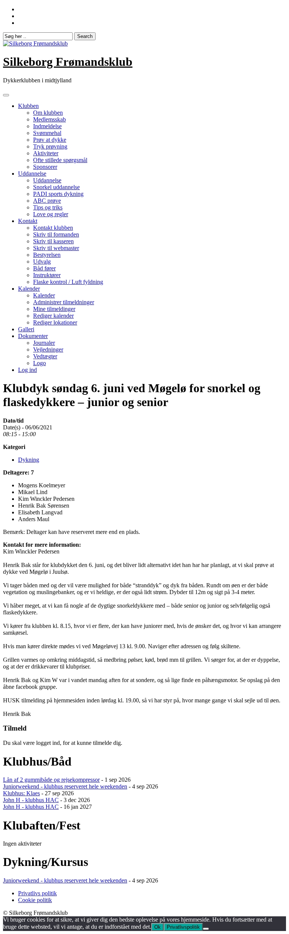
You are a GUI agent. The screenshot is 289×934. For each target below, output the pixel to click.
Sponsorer (45, 167)
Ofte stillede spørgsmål (60, 160)
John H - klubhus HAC (31, 800)
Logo (39, 363)
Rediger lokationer (55, 322)
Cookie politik (35, 900)
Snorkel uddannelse (56, 187)
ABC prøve (47, 200)
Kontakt (27, 221)
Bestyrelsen (47, 255)
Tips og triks (47, 207)
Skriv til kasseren (53, 241)
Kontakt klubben (53, 227)
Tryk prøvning (50, 146)
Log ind (27, 370)
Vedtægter (45, 356)
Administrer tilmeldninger (63, 302)
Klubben (28, 106)
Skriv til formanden (56, 234)
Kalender (29, 288)
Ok (157, 927)
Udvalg (42, 261)
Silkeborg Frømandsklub (67, 61)
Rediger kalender (53, 315)
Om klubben (48, 112)
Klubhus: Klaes (21, 793)
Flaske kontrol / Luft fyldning (68, 282)
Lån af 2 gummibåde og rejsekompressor (51, 779)
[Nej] (206, 929)
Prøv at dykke (49, 139)
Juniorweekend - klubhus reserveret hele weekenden (65, 786)
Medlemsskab (49, 119)
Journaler (44, 343)
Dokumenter (33, 336)
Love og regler (50, 214)
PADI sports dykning (58, 194)
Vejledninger (48, 349)
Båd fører (44, 268)
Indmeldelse (47, 126)
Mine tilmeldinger (54, 309)
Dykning (28, 459)
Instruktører (47, 275)
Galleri (26, 329)
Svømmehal (47, 133)
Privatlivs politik (37, 893)
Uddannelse (32, 173)
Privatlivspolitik (183, 927)
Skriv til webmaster (56, 248)
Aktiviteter (45, 153)
